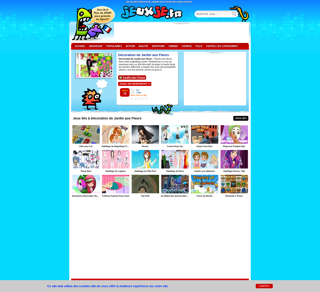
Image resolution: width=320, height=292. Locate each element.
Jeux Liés (240, 118)
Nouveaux (96, 46)
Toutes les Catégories (222, 46)
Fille (199, 46)
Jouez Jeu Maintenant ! (134, 84)
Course (187, 46)
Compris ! (264, 286)
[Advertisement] (181, 32)
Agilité (143, 46)
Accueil (80, 46)
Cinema (173, 46)
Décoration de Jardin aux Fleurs (143, 55)
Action (130, 46)
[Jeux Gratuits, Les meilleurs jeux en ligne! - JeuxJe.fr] (156, 13)
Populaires (114, 46)
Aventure (158, 46)
